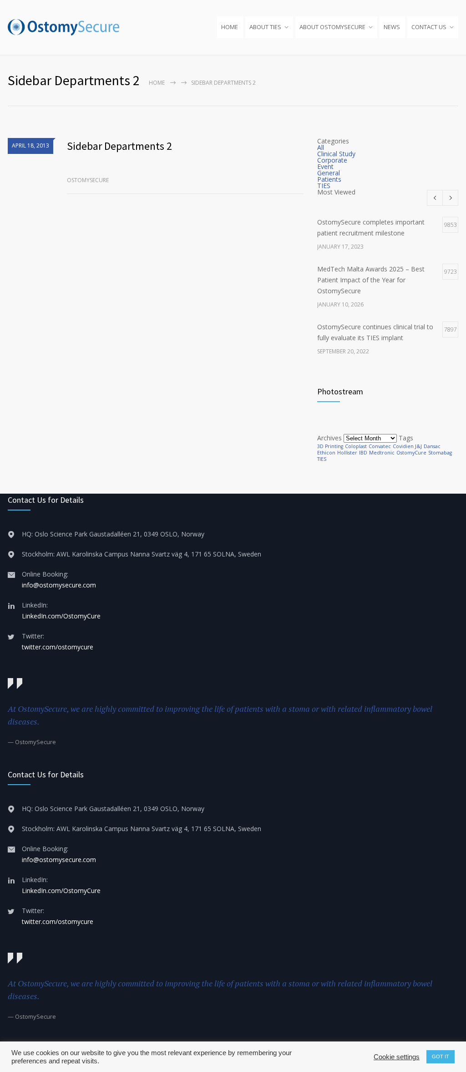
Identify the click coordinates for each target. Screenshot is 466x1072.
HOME (229, 27)
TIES (323, 185)
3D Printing (330, 446)
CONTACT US (428, 27)
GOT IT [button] (440, 1056)
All (320, 147)
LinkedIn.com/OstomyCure (61, 616)
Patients (329, 179)
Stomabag (440, 452)
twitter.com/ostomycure (57, 647)
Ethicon (326, 452)
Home (157, 83)
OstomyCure (411, 452)
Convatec (380, 446)
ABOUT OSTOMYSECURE (332, 27)
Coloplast (356, 446)
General (328, 172)
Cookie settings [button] (397, 1057)
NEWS (392, 27)
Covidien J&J (407, 446)
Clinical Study (336, 153)
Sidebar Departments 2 (119, 146)
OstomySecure (88, 180)
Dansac (432, 446)
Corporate (332, 160)
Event (325, 166)
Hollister (347, 452)
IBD (363, 452)
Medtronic (382, 452)
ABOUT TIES (265, 27)
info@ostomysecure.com (59, 585)
